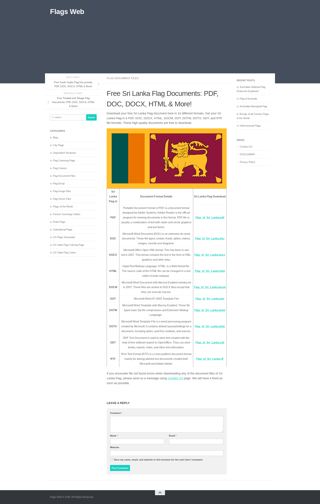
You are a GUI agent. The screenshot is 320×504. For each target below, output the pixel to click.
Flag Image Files (62, 191)
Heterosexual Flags (250, 125)
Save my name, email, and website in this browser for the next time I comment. (158, 459)
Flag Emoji (58, 183)
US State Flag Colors (64, 252)
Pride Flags (59, 221)
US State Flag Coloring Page (68, 244)
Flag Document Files (123, 78)
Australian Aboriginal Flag (253, 106)
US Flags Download (64, 237)
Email (173, 435)
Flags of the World (63, 206)
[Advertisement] (160, 48)
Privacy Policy (247, 162)
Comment (116, 413)
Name (114, 435)
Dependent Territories (64, 152)
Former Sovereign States (66, 214)
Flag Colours (60, 168)
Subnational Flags (62, 229)
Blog (55, 137)
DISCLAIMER (247, 154)
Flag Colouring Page (64, 160)
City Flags (58, 145)
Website (114, 447)
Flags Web (67, 12)
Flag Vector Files (62, 198)
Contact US (175, 378)
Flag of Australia (248, 98)
